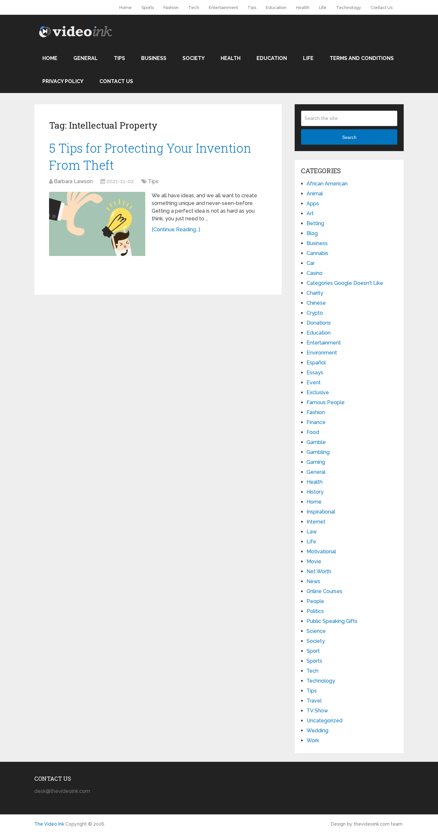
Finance (316, 422)
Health (302, 7)
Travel (314, 701)
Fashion (171, 7)
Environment (322, 353)
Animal (315, 194)
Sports (147, 7)
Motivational (321, 551)
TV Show (317, 711)
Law (312, 532)
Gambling (318, 452)
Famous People (326, 402)
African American (327, 184)
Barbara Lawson (73, 181)
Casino (315, 273)
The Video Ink (49, 824)
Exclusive (318, 392)
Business (153, 58)
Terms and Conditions (362, 58)
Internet (316, 522)
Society (193, 58)
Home (125, 7)
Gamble (316, 442)
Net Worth (319, 571)
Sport (313, 651)
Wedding (317, 730)
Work (313, 740)
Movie (314, 561)
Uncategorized (324, 721)
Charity (315, 293)
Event (314, 382)
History (315, 492)
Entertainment (223, 7)
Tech (193, 7)
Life (322, 7)
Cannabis (317, 253)
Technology (348, 7)
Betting (315, 223)
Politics (315, 611)
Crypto (315, 313)
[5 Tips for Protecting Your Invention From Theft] (97, 224)
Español (316, 363)
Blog (312, 233)
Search (349, 137)
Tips (252, 7)
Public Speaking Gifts (332, 621)
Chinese (316, 303)
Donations (319, 323)
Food (313, 432)
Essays (315, 373)
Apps (313, 203)
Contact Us (381, 7)
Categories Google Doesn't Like (345, 283)
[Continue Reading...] (176, 229)
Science (316, 631)
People (315, 601)
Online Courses (324, 591)
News (313, 581)
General (85, 58)
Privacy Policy (62, 81)
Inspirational (321, 512)
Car (311, 263)
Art (310, 213)
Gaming (316, 462)
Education (276, 7)
